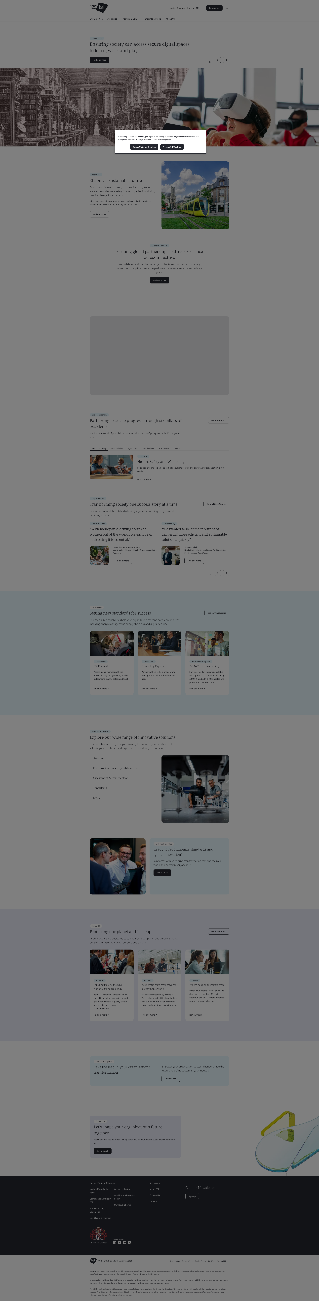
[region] (160, 142)
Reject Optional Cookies (144, 147)
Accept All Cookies (172, 147)
